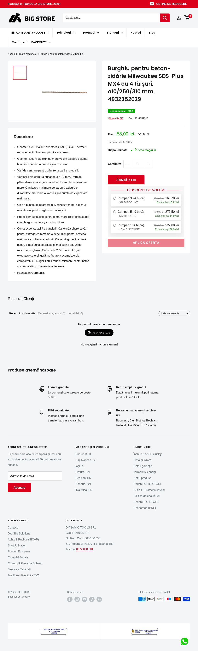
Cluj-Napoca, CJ (85, 460)
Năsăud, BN (83, 484)
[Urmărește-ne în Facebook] (70, 599)
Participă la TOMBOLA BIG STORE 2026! (34, 3)
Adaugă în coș (126, 179)
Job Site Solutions (19, 533)
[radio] (146, 200)
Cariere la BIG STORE (147, 484)
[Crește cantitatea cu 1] (148, 164)
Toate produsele (28, 53)
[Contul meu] (179, 18)
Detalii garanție (142, 466)
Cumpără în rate (18, 557)
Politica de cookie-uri (146, 495)
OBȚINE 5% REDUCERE (171, 3)
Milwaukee (115, 118)
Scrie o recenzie (99, 332)
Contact (13, 527)
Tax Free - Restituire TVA (23, 575)
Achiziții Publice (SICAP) (23, 539)
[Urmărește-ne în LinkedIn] (99, 599)
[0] (187, 17)
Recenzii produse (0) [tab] (22, 313)
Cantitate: (114, 163)
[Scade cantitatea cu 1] (128, 164)
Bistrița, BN (82, 472)
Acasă (11, 53)
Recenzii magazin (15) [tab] (51, 313)
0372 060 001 (84, 549)
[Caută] (165, 18)
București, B (83, 454)
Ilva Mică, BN (83, 489)
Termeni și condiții (144, 472)
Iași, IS (79, 466)
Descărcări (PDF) (144, 507)
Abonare (19, 487)
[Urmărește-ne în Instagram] (77, 599)
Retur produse (142, 478)
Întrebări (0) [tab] (75, 313)
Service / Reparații (19, 569)
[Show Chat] (185, 641)
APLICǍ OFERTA (146, 242)
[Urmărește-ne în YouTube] (84, 599)
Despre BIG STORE (146, 501)
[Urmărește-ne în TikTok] (92, 599)
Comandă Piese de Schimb (25, 563)
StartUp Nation (17, 545)
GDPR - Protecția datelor (149, 489)
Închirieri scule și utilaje (147, 454)
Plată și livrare (142, 460)
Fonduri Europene (19, 551)
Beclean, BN (83, 478)
